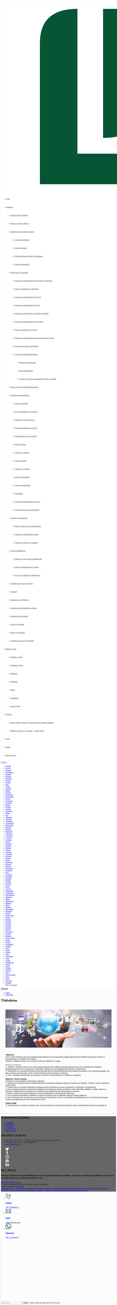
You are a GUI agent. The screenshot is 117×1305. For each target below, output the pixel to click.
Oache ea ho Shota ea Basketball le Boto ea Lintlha (37, 379)
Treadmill (13, 592)
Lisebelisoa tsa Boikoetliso (19, 395)
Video (7, 739)
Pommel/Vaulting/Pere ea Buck (26, 428)
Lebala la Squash (21, 248)
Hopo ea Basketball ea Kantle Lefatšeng (36, 1188)
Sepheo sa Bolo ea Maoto (19, 223)
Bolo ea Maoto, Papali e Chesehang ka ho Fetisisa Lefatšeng (32, 723)
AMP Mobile (19, 1186)
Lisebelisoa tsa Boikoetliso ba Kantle (23, 608)
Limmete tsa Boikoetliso (19, 518)
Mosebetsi (13, 673)
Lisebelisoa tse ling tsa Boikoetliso (27, 510)
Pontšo (12, 690)
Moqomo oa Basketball (27, 363)
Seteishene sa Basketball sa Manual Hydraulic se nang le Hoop (74, 1188)
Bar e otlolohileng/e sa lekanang (26, 412)
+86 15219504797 (12, 1237)
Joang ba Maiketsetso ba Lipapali (27, 567)
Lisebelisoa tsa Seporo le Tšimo (21, 583)
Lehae (7, 199)
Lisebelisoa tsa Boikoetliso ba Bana (27, 502)
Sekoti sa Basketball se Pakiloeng (27, 289)
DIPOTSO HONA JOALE (11, 1182)
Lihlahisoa (9, 207)
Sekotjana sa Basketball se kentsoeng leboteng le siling (34, 338)
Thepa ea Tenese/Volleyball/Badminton (24, 387)
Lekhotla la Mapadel (22, 240)
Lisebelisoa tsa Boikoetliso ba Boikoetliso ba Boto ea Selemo (66, 1190)
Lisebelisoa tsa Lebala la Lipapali (22, 232)
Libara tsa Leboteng (22, 453)
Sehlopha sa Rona (16, 665)
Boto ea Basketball (26, 371)
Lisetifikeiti (14, 698)
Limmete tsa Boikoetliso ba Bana (27, 534)
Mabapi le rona (10, 649)
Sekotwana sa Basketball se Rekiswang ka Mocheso (33, 281)
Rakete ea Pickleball (17, 633)
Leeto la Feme (15, 706)
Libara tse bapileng (21, 403)
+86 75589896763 (12, 1207)
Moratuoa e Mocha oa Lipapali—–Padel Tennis (27, 731)
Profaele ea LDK (16, 657)
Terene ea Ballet (20, 461)
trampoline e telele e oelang (11, 1188)
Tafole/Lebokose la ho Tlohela (26, 436)
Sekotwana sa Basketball (19, 273)
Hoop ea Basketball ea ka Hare (26, 330)
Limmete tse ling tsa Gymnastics (26, 543)
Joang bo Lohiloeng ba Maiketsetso (27, 575)
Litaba (7, 747)
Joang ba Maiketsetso (17, 551)
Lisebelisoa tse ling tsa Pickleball (22, 641)
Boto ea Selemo (20, 444)
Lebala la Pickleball (17, 624)
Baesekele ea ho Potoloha (19, 600)
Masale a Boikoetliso (22, 477)
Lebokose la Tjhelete (22, 469)
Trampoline (19, 493)
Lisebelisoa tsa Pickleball (19, 616)
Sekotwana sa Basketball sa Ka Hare (28, 297)
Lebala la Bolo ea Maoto (19, 215)
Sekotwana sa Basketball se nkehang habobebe (32, 313)
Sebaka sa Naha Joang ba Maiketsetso (28, 559)
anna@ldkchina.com (13, 1144)
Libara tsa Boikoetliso (22, 485)
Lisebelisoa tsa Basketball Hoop (26, 354)
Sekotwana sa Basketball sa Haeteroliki (29, 322)
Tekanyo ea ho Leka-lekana (25, 420)
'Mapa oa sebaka (7, 1186)
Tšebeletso (14, 682)
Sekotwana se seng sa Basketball (26, 346)
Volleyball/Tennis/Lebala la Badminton (29, 256)
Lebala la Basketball (22, 264)
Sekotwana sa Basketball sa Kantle (27, 305)
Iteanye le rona (10, 755)
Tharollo (8, 714)
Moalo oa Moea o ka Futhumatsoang (28, 526)
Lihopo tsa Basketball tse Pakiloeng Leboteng (26, 1190)
